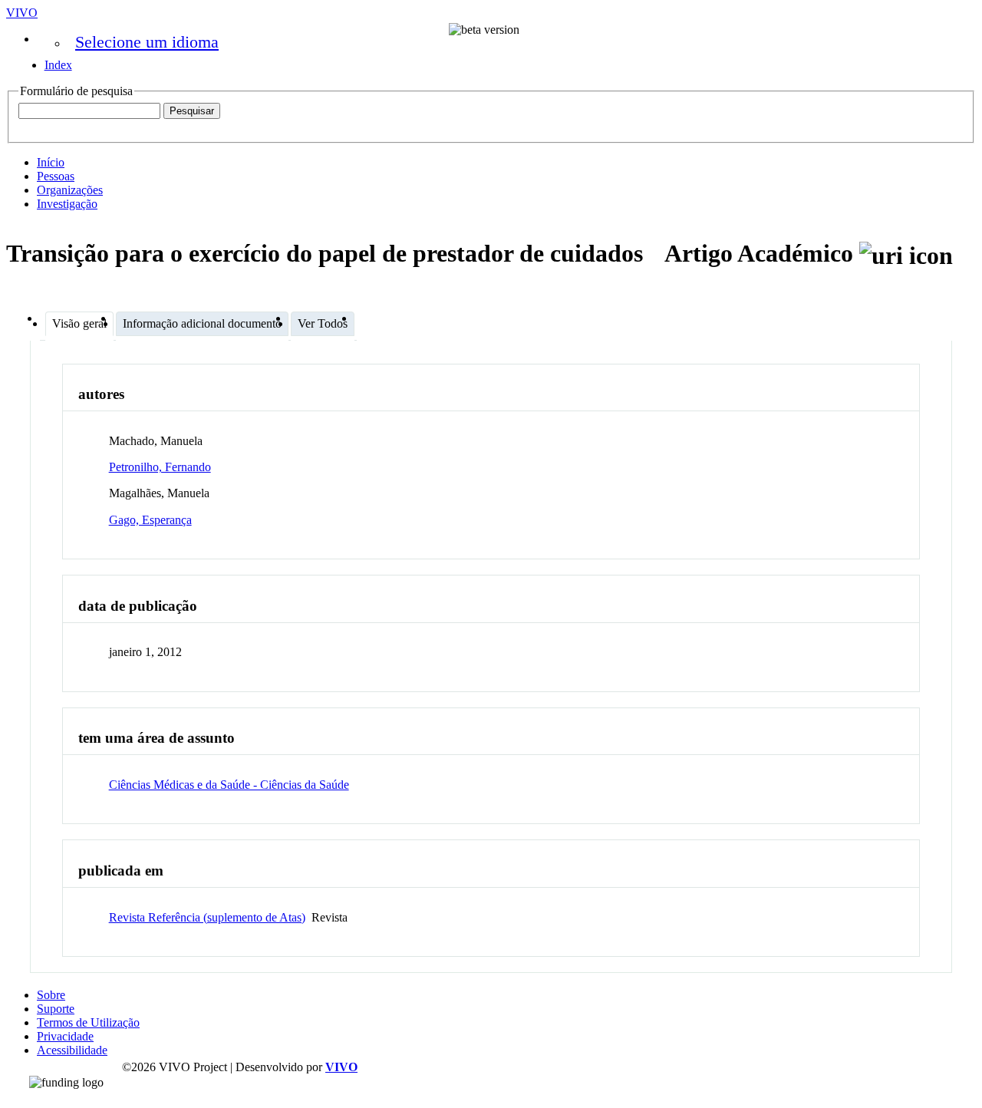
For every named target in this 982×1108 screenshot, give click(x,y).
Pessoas (55, 176)
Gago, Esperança (150, 519)
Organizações (70, 189)
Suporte (55, 1008)
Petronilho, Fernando (160, 466)
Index (58, 64)
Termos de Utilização (88, 1022)
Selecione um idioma (147, 41)
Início (50, 162)
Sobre (51, 994)
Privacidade (65, 1036)
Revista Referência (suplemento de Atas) (207, 917)
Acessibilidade (72, 1050)
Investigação (67, 203)
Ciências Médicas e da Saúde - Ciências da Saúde (229, 784)
